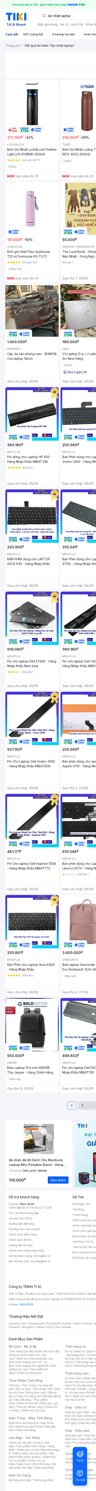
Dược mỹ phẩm (44, 1467)
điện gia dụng (48, 24)
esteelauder (37, 1323)
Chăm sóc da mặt (20, 1442)
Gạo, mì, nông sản (29, 1396)
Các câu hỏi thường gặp (24, 1213)
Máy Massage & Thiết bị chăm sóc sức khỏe (34, 1451)
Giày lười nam (73, 1435)
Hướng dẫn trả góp (21, 1245)
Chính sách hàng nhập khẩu (26, 1250)
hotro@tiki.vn (41, 1256)
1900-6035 (26, 1204)
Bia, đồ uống (23, 1399)
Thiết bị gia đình (43, 1480)
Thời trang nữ (75, 1346)
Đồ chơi (48, 1351)
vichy (49, 1327)
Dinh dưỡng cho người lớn (32, 1365)
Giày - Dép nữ (76, 1407)
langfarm (28, 1327)
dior (23, 1323)
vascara (14, 1323)
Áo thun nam (73, 1378)
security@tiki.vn (40, 1261)
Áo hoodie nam (83, 1385)
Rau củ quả (23, 1389)
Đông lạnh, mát (36, 1392)
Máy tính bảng (26, 1430)
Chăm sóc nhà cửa (33, 1410)
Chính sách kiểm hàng (23, 1234)
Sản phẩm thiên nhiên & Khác (31, 1455)
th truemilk (54, 1323)
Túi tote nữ (89, 1462)
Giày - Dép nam (77, 1430)
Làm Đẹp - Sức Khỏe (24, 1438)
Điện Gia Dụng (20, 1475)
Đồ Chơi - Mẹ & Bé (23, 1346)
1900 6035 (26, 1304)
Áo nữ (68, 1351)
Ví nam (69, 1474)
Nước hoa (23, 1464)
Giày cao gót (73, 1412)
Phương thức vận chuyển (24, 1229)
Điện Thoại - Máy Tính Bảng (30, 1418)
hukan (40, 1327)
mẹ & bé (77, 24)
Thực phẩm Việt (42, 1389)
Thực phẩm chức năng (30, 1446)
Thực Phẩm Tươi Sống (25, 1380)
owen (77, 1323)
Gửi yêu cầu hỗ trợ (20, 1218)
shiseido (14, 1327)
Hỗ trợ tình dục (41, 1464)
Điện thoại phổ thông (29, 1426)
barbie (67, 1323)
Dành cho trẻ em (27, 1403)
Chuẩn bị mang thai (29, 1373)
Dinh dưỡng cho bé (28, 1362)
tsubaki (66, 1327)
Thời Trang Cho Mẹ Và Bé (25, 1351)
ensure (87, 1323)
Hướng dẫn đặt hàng (22, 1223)
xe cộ (64, 24)
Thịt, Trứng (29, 1385)
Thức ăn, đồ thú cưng (29, 1407)
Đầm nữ (79, 1351)
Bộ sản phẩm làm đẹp (32, 1465)
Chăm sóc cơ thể (28, 1449)
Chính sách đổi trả (20, 1239)
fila (57, 1327)
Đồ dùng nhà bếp (20, 1480)
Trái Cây (14, 1385)
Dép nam (85, 1439)
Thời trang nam (77, 1373)
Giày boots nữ (80, 1419)
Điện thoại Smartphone (23, 1423)
